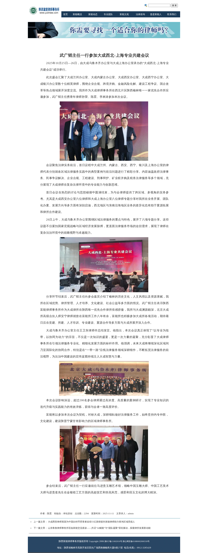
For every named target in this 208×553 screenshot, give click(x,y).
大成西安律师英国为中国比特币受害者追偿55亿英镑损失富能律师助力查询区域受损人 (91, 522)
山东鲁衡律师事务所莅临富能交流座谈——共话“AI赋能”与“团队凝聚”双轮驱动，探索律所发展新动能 (99, 528)
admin (131, 513)
